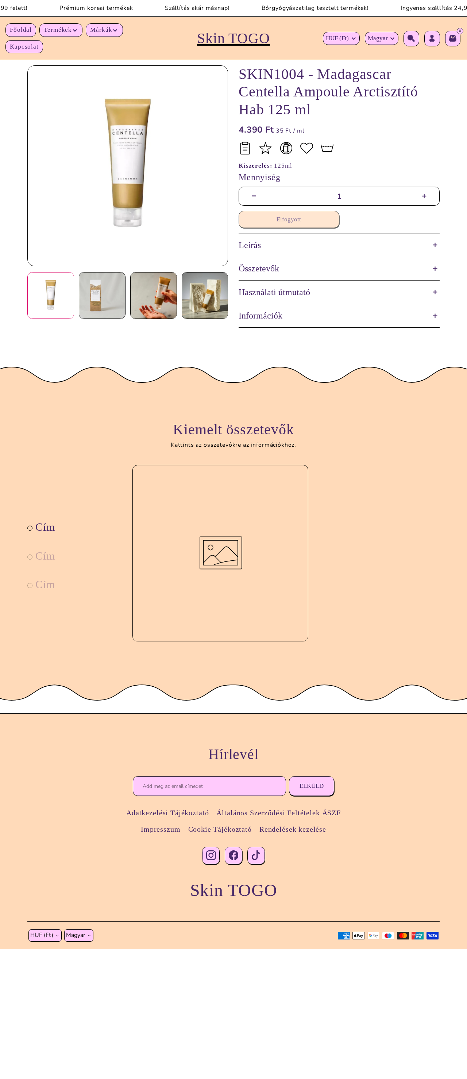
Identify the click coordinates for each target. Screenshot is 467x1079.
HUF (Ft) (337, 38)
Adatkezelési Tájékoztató (167, 813)
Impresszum (160, 829)
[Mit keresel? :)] (411, 38)
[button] (60, 30)
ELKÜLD (312, 785)
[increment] (424, 196)
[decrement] (254, 196)
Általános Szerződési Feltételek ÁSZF (278, 813)
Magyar (378, 38)
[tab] (41, 527)
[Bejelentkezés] (432, 38)
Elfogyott (289, 219)
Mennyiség (260, 177)
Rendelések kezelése (292, 829)
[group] (127, 165)
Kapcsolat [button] (24, 46)
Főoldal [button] (21, 29)
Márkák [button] (101, 29)
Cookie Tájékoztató (220, 829)
